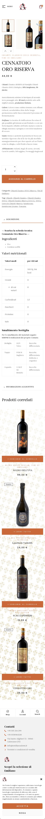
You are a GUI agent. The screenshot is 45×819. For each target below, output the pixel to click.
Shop (8, 715)
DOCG (38, 201)
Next (11, 51)
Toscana (22, 206)
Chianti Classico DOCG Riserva (21, 55)
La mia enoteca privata (22, 538)
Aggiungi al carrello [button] (23, 459)
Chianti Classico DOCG (17, 683)
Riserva (19, 204)
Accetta (22, 806)
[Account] (22, 711)
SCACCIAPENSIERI (22, 615)
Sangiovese (28, 204)
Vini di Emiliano (12, 58)
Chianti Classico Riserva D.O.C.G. (21, 201)
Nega (22, 813)
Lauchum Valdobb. (22, 543)
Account (22, 715)
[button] (41, 779)
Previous (5, 51)
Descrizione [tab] (12, 219)
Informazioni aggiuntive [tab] (20, 387)
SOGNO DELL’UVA (22, 470)
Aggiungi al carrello (22, 179)
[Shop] (7, 711)
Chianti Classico (19, 198)
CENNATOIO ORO (22, 688)
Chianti (9, 198)
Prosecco (22, 540)
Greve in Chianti (8, 204)
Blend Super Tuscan (17, 465)
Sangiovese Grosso (10, 206)
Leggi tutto (23, 532)
